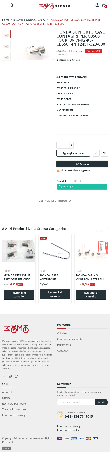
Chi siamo (63, 333)
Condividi (70, 181)
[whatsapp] (16, 376)
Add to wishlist (96, 153)
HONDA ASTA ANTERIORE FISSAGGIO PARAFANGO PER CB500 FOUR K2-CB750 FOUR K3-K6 (52, 277)
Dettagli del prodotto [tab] (55, 200)
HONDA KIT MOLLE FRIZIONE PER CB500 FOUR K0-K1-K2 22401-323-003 (19, 277)
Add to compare (104, 153)
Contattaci (63, 350)
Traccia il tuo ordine (14, 409)
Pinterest (81, 181)
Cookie (6, 448)
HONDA (7, 271)
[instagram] (10, 376)
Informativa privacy (13, 415)
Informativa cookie (68, 430)
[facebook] (4, 376)
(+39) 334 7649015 (79, 416)
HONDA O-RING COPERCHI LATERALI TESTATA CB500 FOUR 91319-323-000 (90, 277)
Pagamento (64, 344)
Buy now (84, 164)
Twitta (75, 181)
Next (46, 48)
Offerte (6, 398)
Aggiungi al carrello (73, 153)
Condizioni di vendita (69, 339)
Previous (25, 48)
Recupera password (14, 403)
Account (7, 392)
